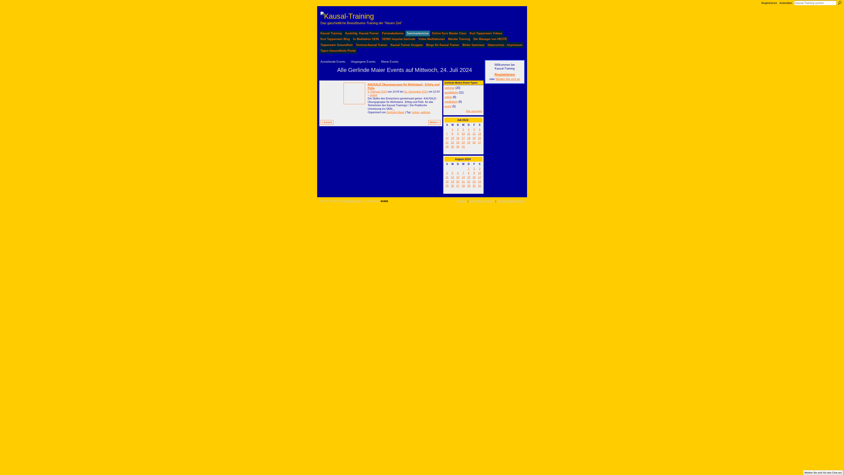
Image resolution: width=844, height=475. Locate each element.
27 (479, 142)
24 (463, 142)
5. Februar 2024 (377, 91)
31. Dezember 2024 (416, 91)
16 (457, 138)
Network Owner (353, 201)
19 (474, 138)
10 (463, 133)
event (447, 106)
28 (447, 146)
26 (474, 142)
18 (468, 138)
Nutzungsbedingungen (511, 201)
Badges (461, 201)
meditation (451, 101)
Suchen (840, 3)
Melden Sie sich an (508, 79)
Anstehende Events (333, 61)
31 (463, 146)
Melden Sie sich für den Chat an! (823, 472)
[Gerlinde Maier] (327, 78)
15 (452, 138)
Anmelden (785, 3)
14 (447, 138)
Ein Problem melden (482, 201)
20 (479, 138)
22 (452, 142)
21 (447, 142)
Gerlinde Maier (395, 112)
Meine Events (390, 61)
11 (468, 133)
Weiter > (434, 122)
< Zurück (327, 122)
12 (474, 133)
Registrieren (769, 3)
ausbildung (451, 92)
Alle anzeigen (474, 111)
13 (479, 133)
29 (452, 146)
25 (468, 142)
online (373, 95)
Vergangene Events (363, 61)
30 (457, 146)
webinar (425, 112)
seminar (449, 88)
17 (463, 138)
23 (457, 142)
